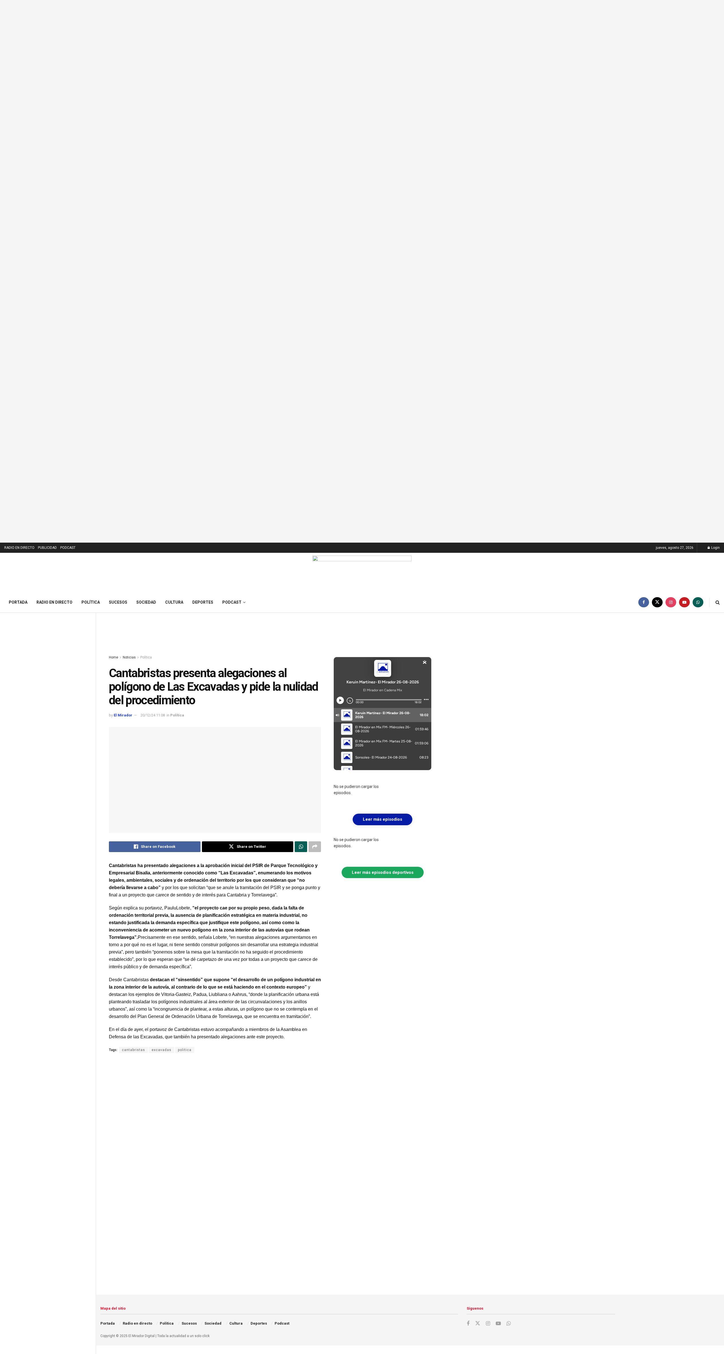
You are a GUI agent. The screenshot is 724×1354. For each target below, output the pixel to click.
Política (90, 602)
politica (184, 1050)
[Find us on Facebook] (643, 602)
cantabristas (133, 1050)
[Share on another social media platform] (315, 846)
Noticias (129, 657)
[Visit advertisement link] (362, 271)
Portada (18, 602)
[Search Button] (718, 602)
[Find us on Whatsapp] (698, 602)
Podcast (232, 602)
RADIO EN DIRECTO (19, 548)
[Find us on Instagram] (670, 602)
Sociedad (146, 602)
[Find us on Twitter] (657, 602)
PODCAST (68, 548)
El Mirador (123, 715)
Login (715, 548)
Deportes (202, 602)
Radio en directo (54, 602)
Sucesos (118, 602)
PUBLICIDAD (47, 548)
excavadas (161, 1050)
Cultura (174, 602)
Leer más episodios (382, 819)
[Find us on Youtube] (684, 602)
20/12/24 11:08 (153, 715)
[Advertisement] (270, 634)
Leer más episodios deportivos (382, 872)
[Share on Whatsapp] (301, 846)
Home (113, 657)
